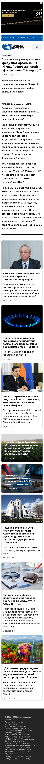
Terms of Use (19, 758)
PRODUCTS (38, 37)
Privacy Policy (8, 758)
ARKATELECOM (8, 37)
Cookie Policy (28, 758)
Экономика (6, 55)
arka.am (16, 739)
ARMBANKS (24, 37)
